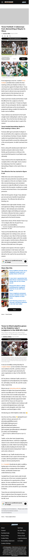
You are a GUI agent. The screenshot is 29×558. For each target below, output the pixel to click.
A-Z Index (20, 541)
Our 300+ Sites (22, 530)
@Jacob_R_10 (16, 419)
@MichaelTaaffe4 (11, 425)
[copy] (10, 36)
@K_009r (3, 425)
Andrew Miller (6, 33)
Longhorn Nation (6, 366)
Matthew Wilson (7, 336)
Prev (5, 59)
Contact (3, 530)
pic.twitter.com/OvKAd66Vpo (9, 431)
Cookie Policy (5, 538)
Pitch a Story (21, 533)
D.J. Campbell (5, 464)
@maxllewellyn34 (14, 429)
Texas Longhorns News (11, 516)
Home (2, 314)
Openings (20, 528)
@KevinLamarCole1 (7, 427)
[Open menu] (2, 2)
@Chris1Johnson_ (7, 419)
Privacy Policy (5, 535)
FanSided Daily (5, 533)
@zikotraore (16, 427)
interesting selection (15, 388)
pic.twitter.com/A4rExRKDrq (9, 225)
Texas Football (9, 314)
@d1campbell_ (5, 429)
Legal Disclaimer (22, 538)
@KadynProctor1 (22, 417)
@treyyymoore (13, 423)
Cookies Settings (6, 543)
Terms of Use (21, 535)
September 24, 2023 (6, 228)
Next (23, 59)
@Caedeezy (4, 421)
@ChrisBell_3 (5, 423)
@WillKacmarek (12, 421)
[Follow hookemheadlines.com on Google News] (25, 261)
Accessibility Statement (7, 541)
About (3, 528)
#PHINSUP (23, 429)
